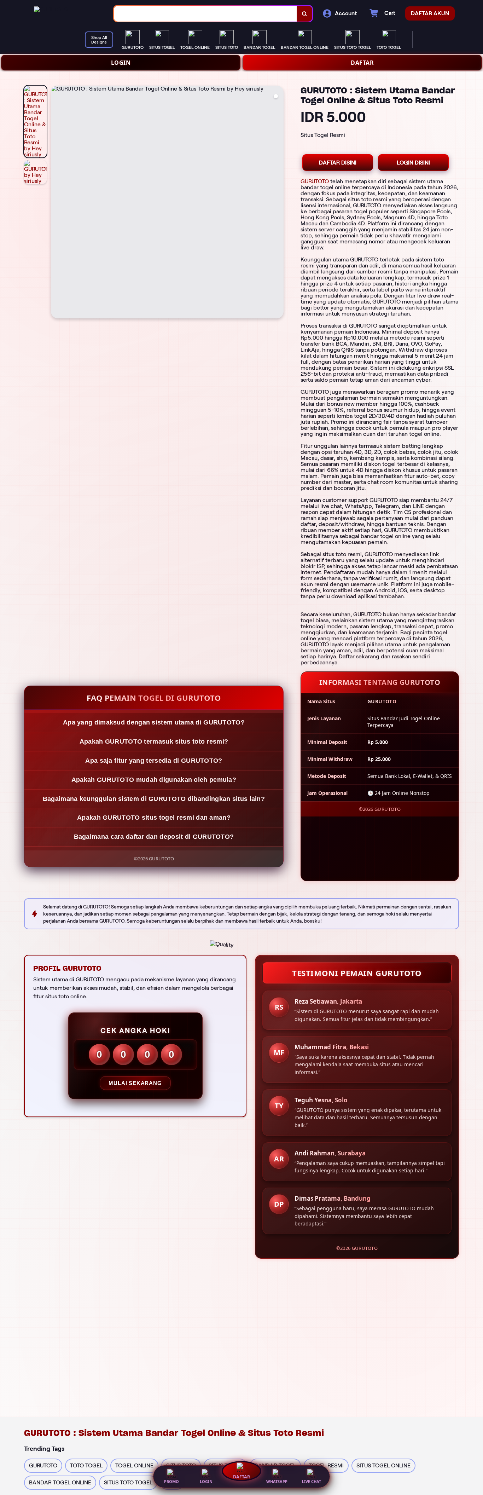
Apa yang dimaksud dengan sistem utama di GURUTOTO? (154, 722)
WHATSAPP (276, 1481)
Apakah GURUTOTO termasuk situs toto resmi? (154, 741)
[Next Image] (278, 203)
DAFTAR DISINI (337, 163)
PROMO (171, 1481)
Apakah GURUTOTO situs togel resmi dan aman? (154, 817)
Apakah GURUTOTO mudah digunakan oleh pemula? (153, 779)
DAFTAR (362, 63)
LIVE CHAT (311, 1481)
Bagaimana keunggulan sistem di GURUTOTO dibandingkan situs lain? (154, 798)
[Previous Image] (56, 203)
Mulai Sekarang (135, 1083)
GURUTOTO (315, 181)
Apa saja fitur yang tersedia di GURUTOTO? (153, 760)
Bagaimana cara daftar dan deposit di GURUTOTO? (154, 836)
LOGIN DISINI (413, 163)
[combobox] (205, 14)
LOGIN (121, 63)
